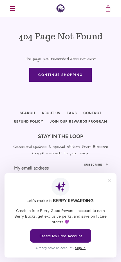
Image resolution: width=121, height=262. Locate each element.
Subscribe (93, 164)
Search (27, 113)
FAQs (72, 113)
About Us (51, 113)
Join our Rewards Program (78, 121)
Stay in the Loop (60, 136)
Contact (92, 113)
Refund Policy (28, 121)
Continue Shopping (60, 75)
